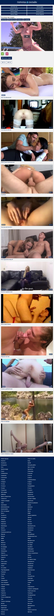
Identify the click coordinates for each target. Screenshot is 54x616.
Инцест (29, 519)
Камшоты (3, 521)
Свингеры (30, 578)
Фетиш (2, 603)
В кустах (30, 475)
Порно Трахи (13, 14)
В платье (3, 486)
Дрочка (29, 509)
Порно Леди (40, 6)
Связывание (4, 580)
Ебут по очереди (5, 511)
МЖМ (2, 538)
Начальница (31, 551)
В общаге (3, 481)
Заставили (3, 517)
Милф (29, 538)
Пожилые (3, 572)
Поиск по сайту (31, 458)
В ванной (30, 473)
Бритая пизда (4, 469)
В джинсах (3, 475)
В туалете (30, 490)
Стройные (30, 593)
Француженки (31, 605)
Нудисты (3, 557)
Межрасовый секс (32, 536)
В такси (30, 488)
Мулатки (3, 542)
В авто (2, 471)
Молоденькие (12, 19)
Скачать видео (7, 58)
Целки (29, 607)
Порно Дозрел (40, 12)
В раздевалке (31, 486)
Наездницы (4, 551)
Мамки (29, 532)
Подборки (30, 567)
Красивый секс (31, 525)
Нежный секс (4, 555)
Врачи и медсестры (6, 496)
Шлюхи (3, 612)
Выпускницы (31, 496)
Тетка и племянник (6, 597)
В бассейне (30, 471)
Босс (2, 467)
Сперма (3, 586)
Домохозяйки (4, 509)
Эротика (30, 612)
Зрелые (29, 517)
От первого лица (32, 559)
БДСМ (29, 463)
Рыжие (3, 578)
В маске (30, 477)
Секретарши (31, 580)
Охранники (4, 563)
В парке (30, 484)
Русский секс (31, 576)
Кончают (30, 523)
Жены (29, 511)
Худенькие (4, 607)
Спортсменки (31, 586)
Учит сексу (30, 601)
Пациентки (30, 563)
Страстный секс (32, 591)
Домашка (30, 507)
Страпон (3, 591)
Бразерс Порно (14, 9)
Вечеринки (30, 492)
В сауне (3, 488)
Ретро (2, 576)
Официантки (31, 561)
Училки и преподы (5, 601)
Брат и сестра (31, 467)
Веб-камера (4, 492)
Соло (29, 584)
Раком (29, 574)
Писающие (30, 565)
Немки (29, 555)
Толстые (30, 597)
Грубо (2, 502)
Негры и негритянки (33, 553)
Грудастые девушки (33, 502)
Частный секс (4, 609)
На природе (27, 19)
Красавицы (4, 525)
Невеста (3, 553)
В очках (3, 484)
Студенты (3, 595)
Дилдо (29, 505)
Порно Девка (13, 12)
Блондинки (4, 465)
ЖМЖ (29, 513)
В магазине (4, 477)
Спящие (3, 588)
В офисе (30, 481)
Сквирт (29, 582)
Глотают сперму (32, 498)
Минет (2, 540)
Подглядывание (5, 570)
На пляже (30, 544)
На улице (3, 549)
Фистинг (30, 603)
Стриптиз (3, 593)
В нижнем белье (32, 479)
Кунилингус (31, 528)
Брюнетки (30, 469)
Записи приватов (32, 515)
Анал (29, 460)
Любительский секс (6, 532)
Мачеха (3, 536)
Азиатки (3, 460)
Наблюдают (31, 549)
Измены (3, 519)
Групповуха (4, 19)
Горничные (30, 500)
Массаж (3, 534)
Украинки (30, 599)
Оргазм (29, 557)
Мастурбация (31, 534)
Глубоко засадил (5, 500)
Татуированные (31, 595)
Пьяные (3, 574)
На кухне (3, 544)
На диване (30, 542)
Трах (2, 599)
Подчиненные (31, 570)
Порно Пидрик (40, 14)
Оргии (2, 559)
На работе (30, 546)
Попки (29, 572)
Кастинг (30, 521)
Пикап (2, 565)
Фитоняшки (4, 605)
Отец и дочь (4, 561)
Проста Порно (40, 9)
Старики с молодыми (33, 588)
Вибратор (3, 494)
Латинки (3, 530)
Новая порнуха (4, 458)
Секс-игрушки (4, 582)
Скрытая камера (5, 584)
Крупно (3, 528)
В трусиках (3, 490)
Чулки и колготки (32, 609)
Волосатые (30, 494)
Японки (3, 614)
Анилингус (3, 463)
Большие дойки (32, 465)
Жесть (2, 513)
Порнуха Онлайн (27, 2)
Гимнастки (3, 498)
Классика (3, 523)
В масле (3, 479)
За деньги (3, 515)
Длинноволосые (5, 507)
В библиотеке (4, 473)
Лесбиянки (19, 19)
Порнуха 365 (14, 6)
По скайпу (3, 567)
